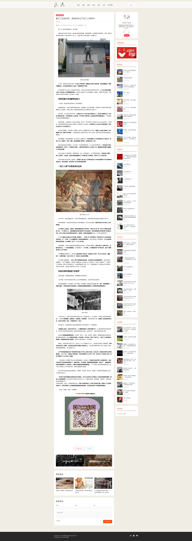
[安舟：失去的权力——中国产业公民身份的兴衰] (120, 202)
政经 (88, 5)
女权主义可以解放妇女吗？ (129, 208)
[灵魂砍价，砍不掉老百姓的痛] (120, 131)
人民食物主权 (119, 413)
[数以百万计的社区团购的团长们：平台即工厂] (120, 71)
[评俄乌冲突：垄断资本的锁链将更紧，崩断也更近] (120, 116)
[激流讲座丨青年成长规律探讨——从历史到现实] (120, 377)
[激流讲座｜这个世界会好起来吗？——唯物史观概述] (120, 353)
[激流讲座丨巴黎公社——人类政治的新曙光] (120, 369)
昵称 (57, 505)
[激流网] (60, 4)
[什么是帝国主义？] (120, 165)
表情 (58, 520)
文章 (124, 32)
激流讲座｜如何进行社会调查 (129, 337)
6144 (124, 30)
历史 (99, 5)
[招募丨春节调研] (120, 399)
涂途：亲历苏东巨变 (127, 274)
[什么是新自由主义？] (120, 173)
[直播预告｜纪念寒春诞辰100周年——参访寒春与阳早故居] (120, 345)
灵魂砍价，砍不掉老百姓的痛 (129, 130)
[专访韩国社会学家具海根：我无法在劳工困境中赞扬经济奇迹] (120, 217)
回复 (129, 32)
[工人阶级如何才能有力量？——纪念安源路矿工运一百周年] (103, 483)
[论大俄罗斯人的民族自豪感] (120, 187)
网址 (94, 505)
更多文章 (127, 35)
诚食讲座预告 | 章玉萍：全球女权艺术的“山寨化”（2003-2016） (129, 361)
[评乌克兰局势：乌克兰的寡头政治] (120, 101)
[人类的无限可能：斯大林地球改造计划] (84, 483)
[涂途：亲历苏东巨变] (120, 275)
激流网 (81, 25)
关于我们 (110, 5)
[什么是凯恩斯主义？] (120, 180)
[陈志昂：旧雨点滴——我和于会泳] (120, 313)
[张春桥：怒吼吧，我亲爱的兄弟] (65, 483)
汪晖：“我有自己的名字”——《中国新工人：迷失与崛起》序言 (129, 226)
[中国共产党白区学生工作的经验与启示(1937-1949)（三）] (120, 283)
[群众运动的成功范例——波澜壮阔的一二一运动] (120, 290)
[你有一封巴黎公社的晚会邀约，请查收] (120, 392)
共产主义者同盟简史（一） (129, 267)
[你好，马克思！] (120, 94)
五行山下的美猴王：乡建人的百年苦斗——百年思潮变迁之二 (129, 139)
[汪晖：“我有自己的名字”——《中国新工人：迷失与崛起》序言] (120, 226)
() (79, 448)
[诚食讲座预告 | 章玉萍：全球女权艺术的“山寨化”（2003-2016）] (120, 360)
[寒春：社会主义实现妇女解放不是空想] (120, 195)
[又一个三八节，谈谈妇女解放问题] (120, 109)
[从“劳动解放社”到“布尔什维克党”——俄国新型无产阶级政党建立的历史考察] (120, 156)
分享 (90, 448)
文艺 (104, 5)
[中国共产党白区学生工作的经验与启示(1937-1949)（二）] (120, 298)
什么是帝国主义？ (127, 164)
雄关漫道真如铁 (60, 15)
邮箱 (76, 505)
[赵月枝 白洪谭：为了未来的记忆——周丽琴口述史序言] (120, 244)
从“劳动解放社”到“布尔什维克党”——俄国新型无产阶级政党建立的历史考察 (129, 157)
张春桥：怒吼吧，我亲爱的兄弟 (64, 490)
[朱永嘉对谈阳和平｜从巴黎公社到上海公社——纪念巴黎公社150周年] (120, 329)
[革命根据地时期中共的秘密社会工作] (120, 251)
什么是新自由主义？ (127, 171)
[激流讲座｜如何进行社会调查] (120, 338)
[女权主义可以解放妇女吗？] (120, 210)
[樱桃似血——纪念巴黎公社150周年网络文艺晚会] (120, 384)
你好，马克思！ (126, 92)
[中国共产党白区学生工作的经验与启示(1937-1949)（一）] (120, 305)
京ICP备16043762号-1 (72, 535)
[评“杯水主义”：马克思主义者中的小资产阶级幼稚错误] (120, 86)
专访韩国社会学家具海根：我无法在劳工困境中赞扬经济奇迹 (129, 217)
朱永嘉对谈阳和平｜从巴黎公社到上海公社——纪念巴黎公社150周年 (129, 329)
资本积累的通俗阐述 (127, 78)
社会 (93, 5)
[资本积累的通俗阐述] (120, 79)
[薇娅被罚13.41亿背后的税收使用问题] (120, 124)
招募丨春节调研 (126, 398)
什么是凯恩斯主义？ (127, 179)
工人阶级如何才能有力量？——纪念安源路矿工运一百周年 (129, 259)
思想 (83, 5)
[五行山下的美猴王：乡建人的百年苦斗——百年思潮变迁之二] (120, 138)
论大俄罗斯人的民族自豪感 (129, 186)
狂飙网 (124, 413)
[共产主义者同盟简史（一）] (120, 268)
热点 (78, 5)
